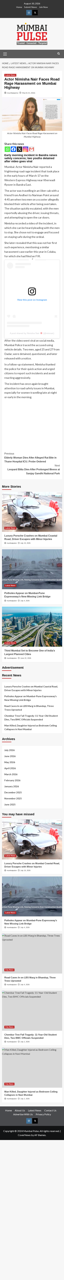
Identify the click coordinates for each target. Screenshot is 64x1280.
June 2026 (10, 756)
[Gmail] (31, 149)
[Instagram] (25, 149)
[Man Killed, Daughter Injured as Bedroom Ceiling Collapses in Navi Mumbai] (32, 1068)
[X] (19, 149)
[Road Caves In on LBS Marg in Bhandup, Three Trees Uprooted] (32, 954)
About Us (20, 1110)
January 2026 (11, 786)
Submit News (30, 7)
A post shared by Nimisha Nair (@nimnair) (32, 333)
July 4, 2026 (25, 601)
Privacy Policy (43, 1114)
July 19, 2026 (25, 543)
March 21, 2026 (28, 93)
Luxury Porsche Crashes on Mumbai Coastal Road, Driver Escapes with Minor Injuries (31, 688)
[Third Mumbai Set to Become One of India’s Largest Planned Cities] (32, 627)
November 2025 (13, 798)
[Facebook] (13, 149)
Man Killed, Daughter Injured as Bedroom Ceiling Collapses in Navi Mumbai (30, 727)
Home (19, 7)
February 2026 (12, 780)
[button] (5, 53)
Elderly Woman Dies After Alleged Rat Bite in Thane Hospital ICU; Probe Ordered (30, 457)
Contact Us (50, 1110)
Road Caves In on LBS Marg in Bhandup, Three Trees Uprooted (29, 708)
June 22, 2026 (25, 658)
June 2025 (10, 804)
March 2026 (10, 774)
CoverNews (24, 1135)
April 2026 (10, 768)
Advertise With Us (23, 1114)
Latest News (10, 75)
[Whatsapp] (7, 149)
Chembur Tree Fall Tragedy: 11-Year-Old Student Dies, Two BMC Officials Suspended (31, 717)
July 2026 (9, 750)
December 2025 (13, 792)
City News (9, 970)
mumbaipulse (12, 93)
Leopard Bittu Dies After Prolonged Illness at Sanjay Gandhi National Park (33, 469)
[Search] (59, 53)
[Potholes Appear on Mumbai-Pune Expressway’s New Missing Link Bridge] (32, 569)
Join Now (43, 7)
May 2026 (9, 762)
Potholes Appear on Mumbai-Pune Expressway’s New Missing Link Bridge (30, 698)
